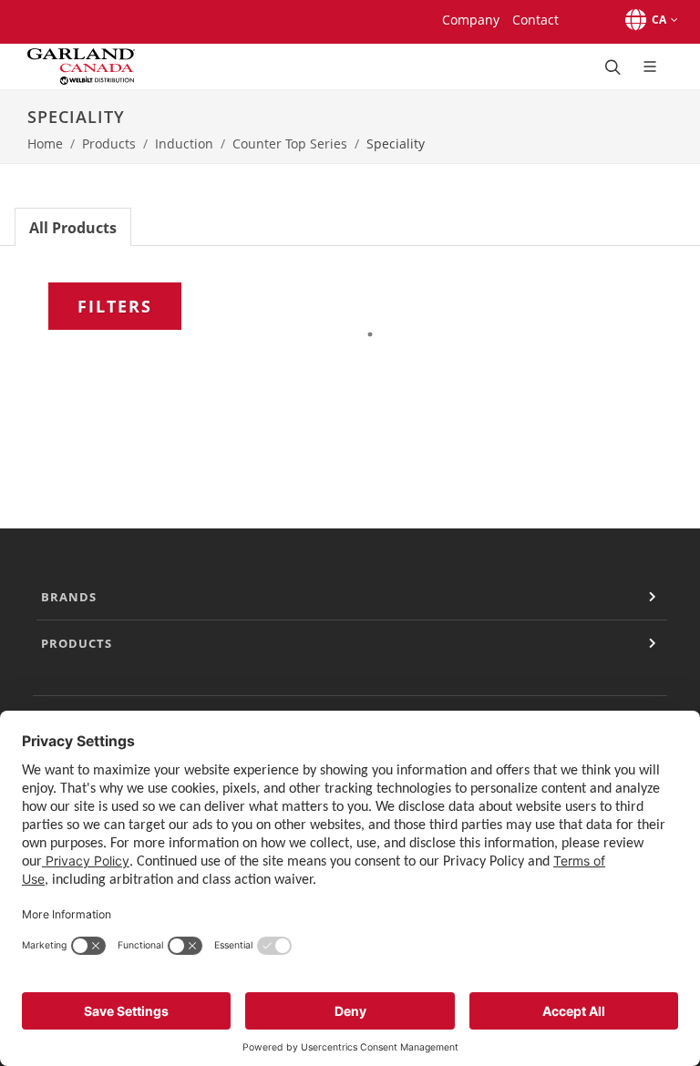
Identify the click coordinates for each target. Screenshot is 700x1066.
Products (109, 143)
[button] (648, 20)
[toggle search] (611, 66)
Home (45, 143)
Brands (69, 597)
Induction (184, 143)
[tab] (73, 226)
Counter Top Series (289, 143)
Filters (114, 306)
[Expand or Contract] (652, 596)
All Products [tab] (73, 228)
